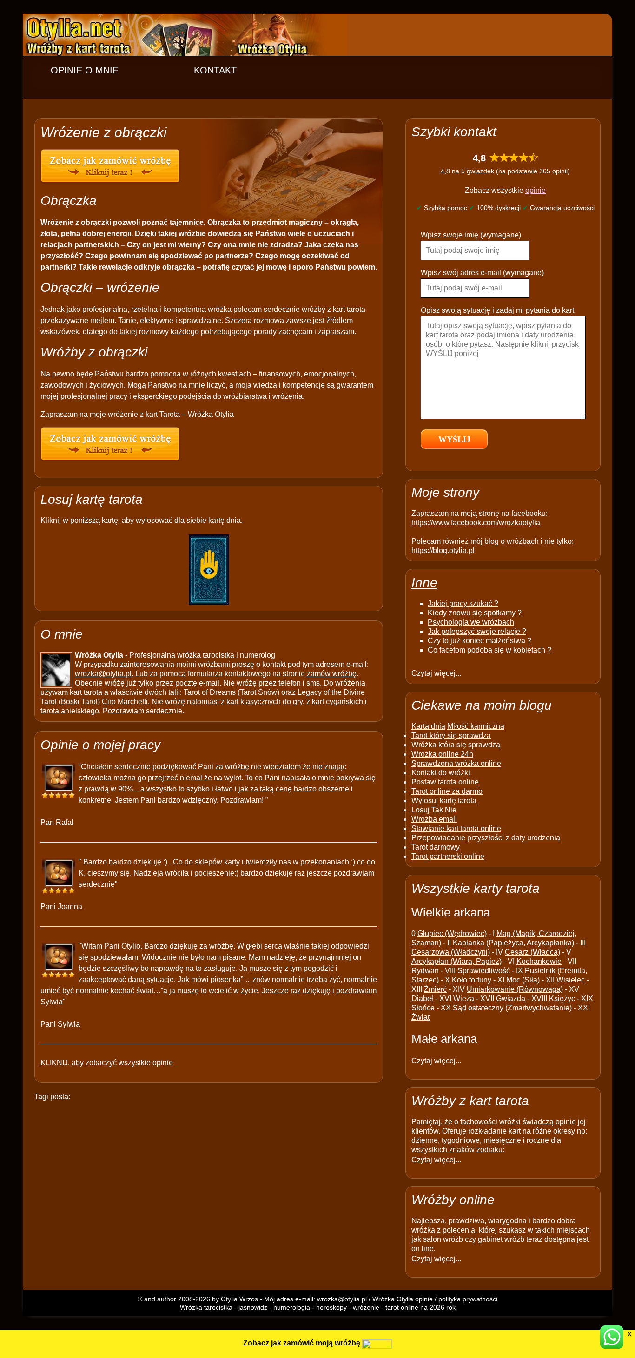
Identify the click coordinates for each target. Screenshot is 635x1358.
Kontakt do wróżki (440, 773)
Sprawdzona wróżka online (456, 763)
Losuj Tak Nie (433, 810)
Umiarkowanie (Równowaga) (515, 989)
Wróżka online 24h (442, 754)
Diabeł (422, 998)
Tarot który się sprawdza (451, 735)
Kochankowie (539, 961)
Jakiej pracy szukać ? (463, 603)
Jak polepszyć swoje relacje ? (477, 631)
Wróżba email (434, 819)
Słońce (423, 1008)
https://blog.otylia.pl (443, 550)
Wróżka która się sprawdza (455, 745)
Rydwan (425, 971)
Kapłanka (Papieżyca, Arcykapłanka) (513, 943)
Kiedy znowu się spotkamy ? (475, 613)
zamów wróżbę (332, 674)
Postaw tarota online (445, 782)
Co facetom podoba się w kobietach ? (489, 650)
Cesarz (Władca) (532, 952)
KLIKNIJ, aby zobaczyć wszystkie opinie (106, 1063)
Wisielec (570, 980)
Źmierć (435, 989)
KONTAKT (215, 70)
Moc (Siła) (523, 980)
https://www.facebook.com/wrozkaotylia (475, 523)
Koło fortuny (471, 980)
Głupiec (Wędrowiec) (452, 933)
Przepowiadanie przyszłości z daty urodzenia (485, 838)
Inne (424, 582)
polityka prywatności (467, 1299)
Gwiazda (510, 998)
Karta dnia (428, 726)
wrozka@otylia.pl (103, 674)
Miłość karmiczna (475, 726)
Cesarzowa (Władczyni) (450, 952)
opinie (535, 190)
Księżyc (562, 998)
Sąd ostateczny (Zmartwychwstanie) (512, 1008)
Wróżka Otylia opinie (402, 1299)
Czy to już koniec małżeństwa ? (479, 641)
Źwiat (420, 1017)
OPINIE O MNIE (85, 70)
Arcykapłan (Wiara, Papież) (456, 961)
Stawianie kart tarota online (456, 828)
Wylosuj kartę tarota (443, 800)
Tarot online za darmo (447, 791)
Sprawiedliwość (483, 971)
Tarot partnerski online (447, 856)
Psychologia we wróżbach (471, 622)
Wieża (463, 998)
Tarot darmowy (435, 847)
